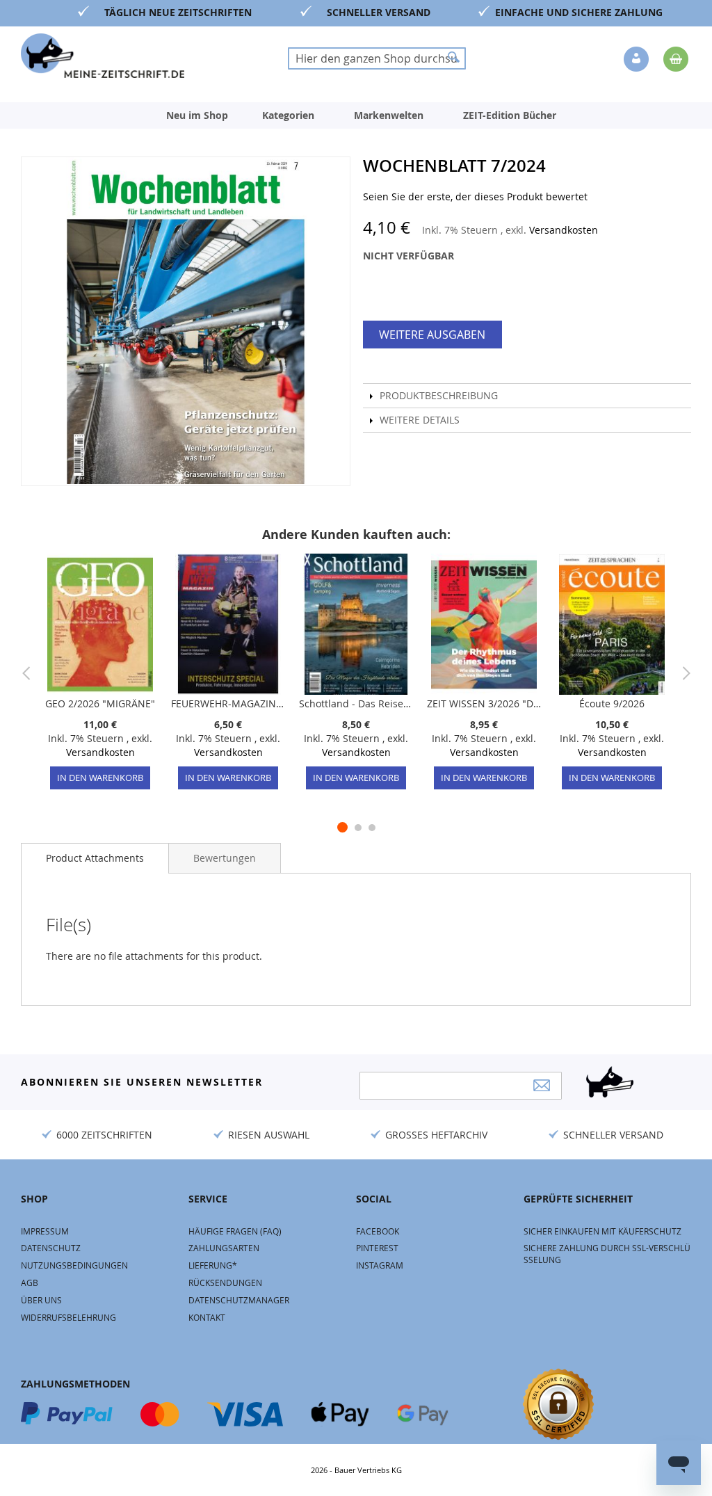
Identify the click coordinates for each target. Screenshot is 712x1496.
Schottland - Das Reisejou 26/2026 (356, 703)
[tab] (95, 858)
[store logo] (102, 55)
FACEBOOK (377, 1231)
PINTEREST (377, 1247)
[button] (638, 60)
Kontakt (206, 1317)
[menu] (356, 115)
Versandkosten (563, 229)
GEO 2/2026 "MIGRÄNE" (100, 703)
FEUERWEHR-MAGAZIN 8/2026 (228, 703)
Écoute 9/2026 (612, 703)
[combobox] (377, 58)
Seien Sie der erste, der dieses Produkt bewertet (475, 196)
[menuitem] (197, 115)
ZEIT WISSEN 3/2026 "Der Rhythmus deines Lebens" (484, 703)
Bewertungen (224, 857)
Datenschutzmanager (238, 1299)
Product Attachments (95, 857)
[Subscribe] (541, 1085)
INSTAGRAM (379, 1265)
